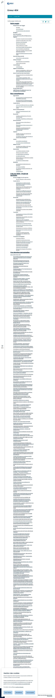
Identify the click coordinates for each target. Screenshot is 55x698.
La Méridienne (19, 171)
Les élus (18, 27)
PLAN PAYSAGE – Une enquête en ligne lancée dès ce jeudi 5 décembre (22, 595)
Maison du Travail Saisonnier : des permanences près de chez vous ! (21, 548)
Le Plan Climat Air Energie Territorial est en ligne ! (23, 528)
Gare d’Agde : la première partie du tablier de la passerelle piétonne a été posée (23, 413)
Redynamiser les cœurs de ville (23, 205)
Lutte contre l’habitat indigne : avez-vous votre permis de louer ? (22, 545)
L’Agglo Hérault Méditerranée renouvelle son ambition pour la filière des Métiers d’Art (22, 468)
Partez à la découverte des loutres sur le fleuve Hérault (22, 588)
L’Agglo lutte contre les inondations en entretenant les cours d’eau (22, 474)
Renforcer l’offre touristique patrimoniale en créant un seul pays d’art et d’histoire (24, 221)
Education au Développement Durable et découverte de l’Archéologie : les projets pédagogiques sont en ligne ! (22, 385)
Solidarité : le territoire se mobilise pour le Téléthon (23, 651)
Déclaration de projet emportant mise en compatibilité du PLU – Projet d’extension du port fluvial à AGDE (24, 83)
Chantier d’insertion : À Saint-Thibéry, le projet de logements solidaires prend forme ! (22, 341)
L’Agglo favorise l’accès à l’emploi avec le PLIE (23, 465)
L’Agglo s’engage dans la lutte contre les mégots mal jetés (22, 480)
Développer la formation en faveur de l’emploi (24, 207)
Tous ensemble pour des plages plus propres (22, 654)
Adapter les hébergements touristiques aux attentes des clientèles (23, 233)
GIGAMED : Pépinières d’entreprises (24, 118)
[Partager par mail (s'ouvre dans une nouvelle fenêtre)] (48, 21)
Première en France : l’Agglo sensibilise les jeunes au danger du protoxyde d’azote (23, 603)
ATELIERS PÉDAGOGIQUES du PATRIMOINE (22, 306)
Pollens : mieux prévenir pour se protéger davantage (22, 600)
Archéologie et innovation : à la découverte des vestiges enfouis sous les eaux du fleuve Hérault (23, 303)
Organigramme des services (23, 31)
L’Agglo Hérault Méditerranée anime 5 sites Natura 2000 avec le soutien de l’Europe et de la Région (23, 453)
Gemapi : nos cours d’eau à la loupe (21, 421)
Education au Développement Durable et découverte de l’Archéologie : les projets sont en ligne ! (22, 389)
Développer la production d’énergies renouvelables (22, 245)
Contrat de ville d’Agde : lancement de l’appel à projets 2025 (22, 358)
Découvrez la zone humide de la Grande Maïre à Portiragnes (22, 369)
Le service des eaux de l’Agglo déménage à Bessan (23, 531)
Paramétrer (19, 692)
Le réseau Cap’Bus (20, 167)
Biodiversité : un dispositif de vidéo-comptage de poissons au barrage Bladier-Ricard (21, 321)
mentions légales (19, 687)
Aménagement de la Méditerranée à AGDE (24, 75)
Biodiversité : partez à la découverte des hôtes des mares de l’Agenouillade (22, 315)
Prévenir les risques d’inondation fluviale (23, 249)
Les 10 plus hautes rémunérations (24, 47)
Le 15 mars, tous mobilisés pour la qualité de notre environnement (22, 514)
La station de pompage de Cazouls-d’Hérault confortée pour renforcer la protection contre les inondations (22, 500)
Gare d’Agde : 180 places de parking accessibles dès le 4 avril (21, 411)
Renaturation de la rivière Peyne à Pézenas (23, 629)
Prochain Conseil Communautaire (24, 39)
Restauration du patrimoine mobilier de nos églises (24, 158)
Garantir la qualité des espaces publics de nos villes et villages (23, 191)
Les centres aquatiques (21, 141)
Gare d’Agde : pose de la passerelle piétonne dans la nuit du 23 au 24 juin (21, 416)
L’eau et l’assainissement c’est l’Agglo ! (23, 112)
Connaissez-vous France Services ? (21, 349)
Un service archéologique (22, 160)
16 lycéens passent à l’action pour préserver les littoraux (21, 264)
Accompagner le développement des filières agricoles (24, 98)
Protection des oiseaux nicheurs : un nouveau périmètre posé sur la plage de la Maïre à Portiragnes (23, 620)
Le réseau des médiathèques (23, 143)
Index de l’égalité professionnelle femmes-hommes (24, 51)
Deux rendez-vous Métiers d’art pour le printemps (22, 379)
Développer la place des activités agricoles (24, 210)
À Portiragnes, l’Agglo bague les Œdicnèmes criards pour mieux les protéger (21, 275)
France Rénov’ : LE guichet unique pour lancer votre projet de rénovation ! (22, 405)
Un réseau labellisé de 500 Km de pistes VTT (24, 169)
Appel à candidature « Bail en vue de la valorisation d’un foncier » (24, 71)
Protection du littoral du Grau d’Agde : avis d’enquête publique (23, 627)
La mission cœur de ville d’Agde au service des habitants (24, 137)
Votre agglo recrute (20, 63)
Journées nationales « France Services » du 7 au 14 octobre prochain (23, 447)
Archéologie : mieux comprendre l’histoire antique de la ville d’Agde (23, 300)
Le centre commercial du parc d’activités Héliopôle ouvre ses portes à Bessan (22, 517)
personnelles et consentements (22, 684)
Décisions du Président (21, 42)
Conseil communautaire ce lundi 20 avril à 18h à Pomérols (23, 351)
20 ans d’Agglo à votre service (23, 179)
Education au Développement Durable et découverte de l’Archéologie (23, 129)
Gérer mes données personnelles (45, 695)
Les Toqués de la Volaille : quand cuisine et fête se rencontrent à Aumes (23, 543)
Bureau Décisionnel (20, 44)
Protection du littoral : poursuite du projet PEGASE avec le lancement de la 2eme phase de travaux (22, 624)
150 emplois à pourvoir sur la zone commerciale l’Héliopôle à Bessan (21, 261)
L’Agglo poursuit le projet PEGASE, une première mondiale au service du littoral (22, 477)
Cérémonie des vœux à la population (22, 338)
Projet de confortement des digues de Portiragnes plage (22, 613)
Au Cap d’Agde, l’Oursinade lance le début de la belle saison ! (23, 308)
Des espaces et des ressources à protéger (24, 125)
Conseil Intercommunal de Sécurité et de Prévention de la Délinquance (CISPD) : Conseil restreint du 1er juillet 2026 (22, 355)
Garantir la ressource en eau (23, 240)
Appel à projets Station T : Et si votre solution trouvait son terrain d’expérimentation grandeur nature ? (23, 296)
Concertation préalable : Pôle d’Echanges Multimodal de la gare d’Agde (24, 79)
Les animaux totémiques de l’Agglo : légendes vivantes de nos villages (21, 534)
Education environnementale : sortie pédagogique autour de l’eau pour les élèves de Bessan (22, 397)
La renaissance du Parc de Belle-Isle (21, 497)
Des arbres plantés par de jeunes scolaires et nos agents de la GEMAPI (23, 372)
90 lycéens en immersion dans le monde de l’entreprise (22, 272)
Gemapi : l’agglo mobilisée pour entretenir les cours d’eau (23, 419)
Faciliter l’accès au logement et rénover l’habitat (23, 134)
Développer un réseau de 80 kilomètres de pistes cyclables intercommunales (23, 184)
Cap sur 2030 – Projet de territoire (19, 174)
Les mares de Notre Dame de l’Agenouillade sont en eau (20, 540)
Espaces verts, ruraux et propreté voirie (24, 107)
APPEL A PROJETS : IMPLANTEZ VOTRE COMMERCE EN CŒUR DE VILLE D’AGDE (21, 293)
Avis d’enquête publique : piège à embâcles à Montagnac (21, 311)
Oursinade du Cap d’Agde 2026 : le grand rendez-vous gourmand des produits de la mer (23, 585)
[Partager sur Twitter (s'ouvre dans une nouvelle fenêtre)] (45, 21)
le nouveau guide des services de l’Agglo (23, 519)
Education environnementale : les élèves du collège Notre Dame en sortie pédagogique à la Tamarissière (22, 393)
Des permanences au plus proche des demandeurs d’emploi (22, 376)
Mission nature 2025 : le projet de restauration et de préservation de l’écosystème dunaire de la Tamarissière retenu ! (22, 566)
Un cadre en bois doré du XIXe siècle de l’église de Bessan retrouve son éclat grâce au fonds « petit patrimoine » (23, 657)
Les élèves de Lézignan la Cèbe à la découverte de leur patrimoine (21, 537)
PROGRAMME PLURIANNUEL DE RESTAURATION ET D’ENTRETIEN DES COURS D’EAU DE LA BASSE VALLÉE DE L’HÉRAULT (22, 609)
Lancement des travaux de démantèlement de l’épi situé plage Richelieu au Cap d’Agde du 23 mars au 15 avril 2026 (23, 511)
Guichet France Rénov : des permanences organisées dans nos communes (23, 426)
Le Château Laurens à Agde (22, 151)
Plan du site (49, 696)
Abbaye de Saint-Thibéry (22, 152)
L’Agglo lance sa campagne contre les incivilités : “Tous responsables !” (22, 471)
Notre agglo (14, 23)
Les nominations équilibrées (22, 49)
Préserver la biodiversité (22, 247)
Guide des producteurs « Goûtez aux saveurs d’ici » (21, 429)
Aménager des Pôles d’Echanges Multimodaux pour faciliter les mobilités (24, 188)
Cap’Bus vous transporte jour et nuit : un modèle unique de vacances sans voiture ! (23, 335)
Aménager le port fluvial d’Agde (23, 223)
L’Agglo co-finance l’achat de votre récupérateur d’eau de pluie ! (21, 450)
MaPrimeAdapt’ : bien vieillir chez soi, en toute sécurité (22, 551)
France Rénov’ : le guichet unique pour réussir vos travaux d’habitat (22, 408)
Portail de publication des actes (23, 40)
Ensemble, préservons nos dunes (21, 400)
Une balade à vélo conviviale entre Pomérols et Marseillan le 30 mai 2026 (22, 667)
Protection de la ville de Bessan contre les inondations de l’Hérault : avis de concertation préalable (23, 616)
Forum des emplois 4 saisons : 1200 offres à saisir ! (23, 402)
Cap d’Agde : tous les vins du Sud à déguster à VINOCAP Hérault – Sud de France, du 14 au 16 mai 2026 (22, 329)
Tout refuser (8, 692)
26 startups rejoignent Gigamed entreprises (20, 266)
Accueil (12, 3)
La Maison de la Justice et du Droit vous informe (22, 491)
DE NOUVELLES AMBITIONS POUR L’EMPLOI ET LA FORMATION (23, 366)
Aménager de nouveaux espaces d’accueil (24, 230)
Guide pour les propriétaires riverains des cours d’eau (23, 432)
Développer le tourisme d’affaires (24, 228)
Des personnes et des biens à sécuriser (23, 123)
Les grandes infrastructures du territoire (23, 164)
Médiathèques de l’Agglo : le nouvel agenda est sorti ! (21, 559)
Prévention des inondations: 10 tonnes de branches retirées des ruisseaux (22, 606)
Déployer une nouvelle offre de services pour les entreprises (23, 202)
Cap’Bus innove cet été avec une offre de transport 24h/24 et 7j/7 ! (23, 333)
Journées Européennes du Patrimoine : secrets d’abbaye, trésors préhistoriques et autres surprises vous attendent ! (23, 444)
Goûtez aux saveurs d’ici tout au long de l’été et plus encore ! (22, 424)
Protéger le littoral (20, 238)
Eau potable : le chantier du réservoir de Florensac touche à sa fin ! (22, 382)
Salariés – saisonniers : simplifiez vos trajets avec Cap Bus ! (23, 644)
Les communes (19, 29)
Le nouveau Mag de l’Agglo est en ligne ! (22, 521)
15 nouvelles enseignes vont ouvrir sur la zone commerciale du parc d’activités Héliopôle (22, 257)
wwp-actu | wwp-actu (15, 254)
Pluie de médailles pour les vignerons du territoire (22, 598)
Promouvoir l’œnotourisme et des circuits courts (24, 226)
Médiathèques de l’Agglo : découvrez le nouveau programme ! (22, 554)
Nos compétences (17, 94)
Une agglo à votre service (22, 58)
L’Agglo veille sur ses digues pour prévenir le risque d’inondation (23, 485)
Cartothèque (19, 67)
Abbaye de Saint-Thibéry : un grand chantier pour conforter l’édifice (21, 279)
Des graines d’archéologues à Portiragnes (23, 374)
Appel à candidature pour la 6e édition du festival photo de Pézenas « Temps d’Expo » (23, 290)
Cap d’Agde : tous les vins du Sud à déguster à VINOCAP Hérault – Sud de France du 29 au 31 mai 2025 (22, 325)
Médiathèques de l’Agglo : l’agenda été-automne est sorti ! (22, 557)
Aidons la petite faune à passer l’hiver (22, 284)
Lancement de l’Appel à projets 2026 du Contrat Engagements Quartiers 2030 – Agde (22, 507)
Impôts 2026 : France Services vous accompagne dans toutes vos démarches (23, 435)
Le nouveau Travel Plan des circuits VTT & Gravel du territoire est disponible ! (22, 523)
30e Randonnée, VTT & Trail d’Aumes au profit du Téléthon (22, 269)
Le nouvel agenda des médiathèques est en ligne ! (22, 526)
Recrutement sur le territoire (22, 61)
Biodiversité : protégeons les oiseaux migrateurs (21, 318)
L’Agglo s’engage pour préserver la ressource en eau (21, 482)
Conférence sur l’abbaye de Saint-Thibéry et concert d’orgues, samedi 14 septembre (23, 347)
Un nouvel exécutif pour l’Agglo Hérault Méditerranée (22, 664)
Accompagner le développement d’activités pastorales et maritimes (24, 101)
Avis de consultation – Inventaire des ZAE (22, 313)
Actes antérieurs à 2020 (21, 45)
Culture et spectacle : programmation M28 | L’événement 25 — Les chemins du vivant (23, 361)
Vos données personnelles (20, 252)
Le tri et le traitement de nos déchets (25, 105)
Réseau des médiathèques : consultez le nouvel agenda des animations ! (22, 638)
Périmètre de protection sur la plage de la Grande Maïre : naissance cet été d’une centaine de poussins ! (23, 591)
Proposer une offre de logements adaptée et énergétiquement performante (24, 194)
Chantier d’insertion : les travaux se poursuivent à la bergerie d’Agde (21, 344)
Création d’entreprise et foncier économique (23, 116)
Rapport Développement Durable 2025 (24, 54)
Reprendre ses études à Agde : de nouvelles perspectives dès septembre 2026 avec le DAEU (22, 635)
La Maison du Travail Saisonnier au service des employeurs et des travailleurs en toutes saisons (23, 494)
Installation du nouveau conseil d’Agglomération (20, 440)
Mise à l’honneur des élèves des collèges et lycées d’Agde (23, 562)
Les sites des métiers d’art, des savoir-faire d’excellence (23, 147)
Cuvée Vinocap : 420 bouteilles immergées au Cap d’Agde (23, 363)
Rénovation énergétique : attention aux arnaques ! (22, 632)
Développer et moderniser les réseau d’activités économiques (23, 200)
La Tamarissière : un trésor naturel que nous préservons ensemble (23, 503)
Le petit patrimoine (20, 156)
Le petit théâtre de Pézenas (22, 154)
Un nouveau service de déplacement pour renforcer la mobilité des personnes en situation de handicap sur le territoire (23, 661)
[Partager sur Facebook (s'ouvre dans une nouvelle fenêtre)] (43, 21)
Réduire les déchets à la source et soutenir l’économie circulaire (24, 242)
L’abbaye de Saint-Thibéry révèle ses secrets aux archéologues (22, 462)
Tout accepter (30, 692)
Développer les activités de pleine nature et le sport (24, 217)
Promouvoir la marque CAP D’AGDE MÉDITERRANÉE (24, 214)
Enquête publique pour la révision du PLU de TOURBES (25, 86)
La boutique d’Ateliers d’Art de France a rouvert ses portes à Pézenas (22, 488)
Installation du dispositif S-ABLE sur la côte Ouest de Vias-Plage (23, 438)
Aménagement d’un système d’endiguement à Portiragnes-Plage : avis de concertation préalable (23, 287)
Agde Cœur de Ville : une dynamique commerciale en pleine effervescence (22, 282)
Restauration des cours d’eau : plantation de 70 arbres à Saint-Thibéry (22, 641)
